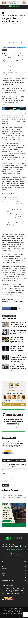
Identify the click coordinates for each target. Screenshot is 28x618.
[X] (16, 554)
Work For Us (15, 610)
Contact (20, 610)
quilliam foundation (14, 301)
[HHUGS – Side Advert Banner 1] (14, 527)
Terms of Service (14, 497)
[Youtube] (20, 554)
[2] (14, 2)
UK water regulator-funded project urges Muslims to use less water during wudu (18, 324)
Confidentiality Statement (19, 613)
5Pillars (12, 299)
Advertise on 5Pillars (13, 608)
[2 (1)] (14, 405)
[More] (19, 308)
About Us (5, 608)
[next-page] (5, 374)
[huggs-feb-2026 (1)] (14, 108)
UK (6, 10)
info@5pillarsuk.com (17, 549)
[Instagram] (11, 554)
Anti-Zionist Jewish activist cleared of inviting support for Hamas (18, 331)
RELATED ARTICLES (8, 316)
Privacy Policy (23, 497)
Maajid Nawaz (5, 301)
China (17, 299)
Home (3, 10)
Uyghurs (22, 301)
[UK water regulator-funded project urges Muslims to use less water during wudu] (5, 324)
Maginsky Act (5, 70)
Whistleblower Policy (7, 613)
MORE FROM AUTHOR (9, 318)
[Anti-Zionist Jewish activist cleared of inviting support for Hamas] (5, 332)
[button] (2, 7)
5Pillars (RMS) (6, 23)
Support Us (21, 608)
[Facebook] (7, 554)
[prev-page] (3, 374)
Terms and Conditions (17, 611)
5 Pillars (8, 299)
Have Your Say (7, 610)
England (3, 359)
